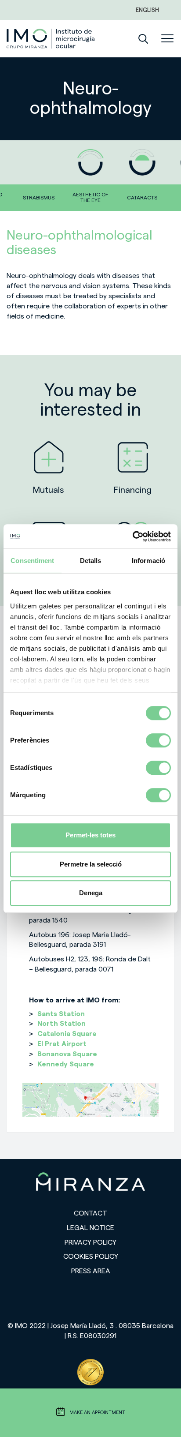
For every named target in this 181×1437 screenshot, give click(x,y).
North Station (61, 1023)
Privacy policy (90, 1242)
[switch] (158, 740)
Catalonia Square (67, 1033)
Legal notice (90, 1227)
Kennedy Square (65, 1064)
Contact (90, 1213)
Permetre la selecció (91, 864)
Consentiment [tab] (32, 560)
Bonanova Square (67, 1054)
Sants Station (61, 1013)
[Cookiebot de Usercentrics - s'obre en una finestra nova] (132, 536)
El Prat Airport (62, 1043)
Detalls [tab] (90, 560)
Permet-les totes (90, 835)
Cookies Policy (90, 1256)
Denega (90, 893)
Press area (90, 1271)
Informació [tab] (148, 560)
